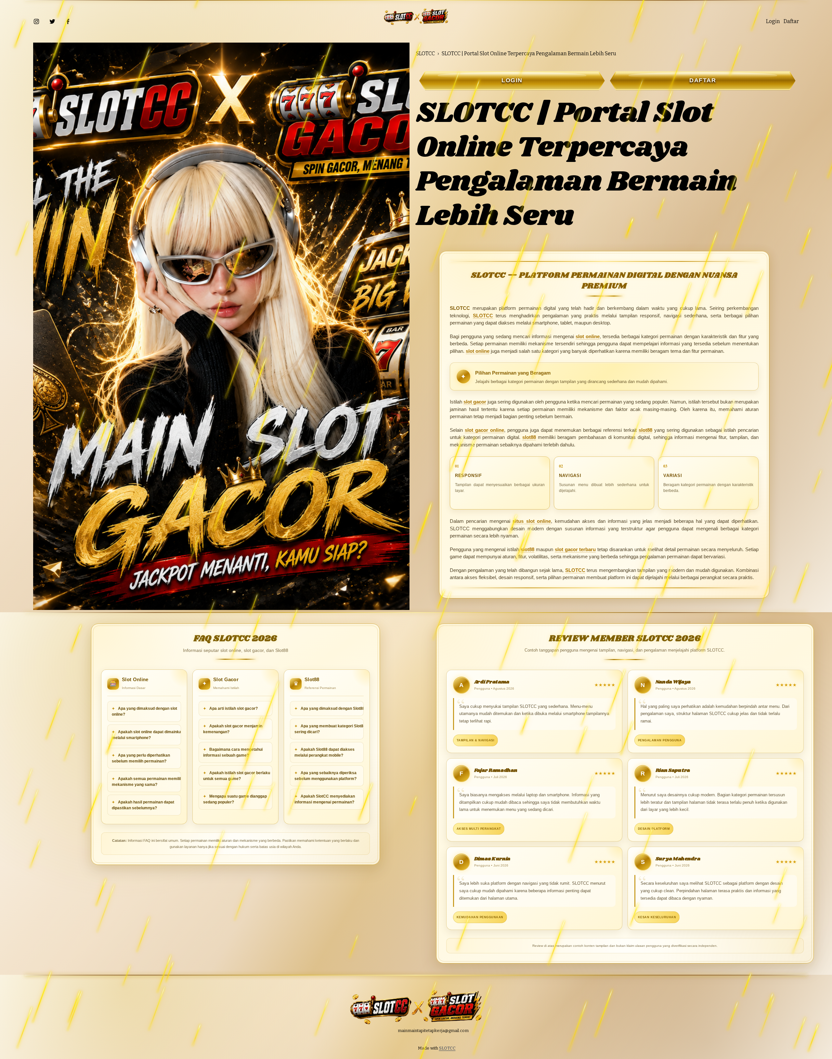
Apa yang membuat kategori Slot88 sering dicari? (330, 729)
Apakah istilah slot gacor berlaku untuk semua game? (236, 776)
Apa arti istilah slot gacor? (233, 708)
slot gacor (474, 401)
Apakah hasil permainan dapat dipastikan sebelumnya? (143, 805)
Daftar (791, 21)
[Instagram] (36, 21)
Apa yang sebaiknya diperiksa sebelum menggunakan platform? (325, 776)
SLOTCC (425, 53)
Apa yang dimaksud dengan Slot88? (333, 708)
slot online (588, 336)
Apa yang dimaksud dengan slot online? (144, 711)
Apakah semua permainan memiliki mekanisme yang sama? (147, 781)
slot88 (645, 430)
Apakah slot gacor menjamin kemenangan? (232, 729)
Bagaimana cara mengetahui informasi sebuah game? (233, 752)
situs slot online (532, 521)
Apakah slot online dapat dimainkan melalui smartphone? (148, 735)
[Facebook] (68, 21)
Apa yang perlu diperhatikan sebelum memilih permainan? (141, 758)
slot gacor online (484, 430)
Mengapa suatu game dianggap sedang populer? (235, 799)
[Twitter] (52, 21)
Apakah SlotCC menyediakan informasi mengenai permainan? (324, 799)
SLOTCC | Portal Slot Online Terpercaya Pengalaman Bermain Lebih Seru (529, 53)
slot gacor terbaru (575, 549)
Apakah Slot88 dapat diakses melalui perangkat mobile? (324, 752)
